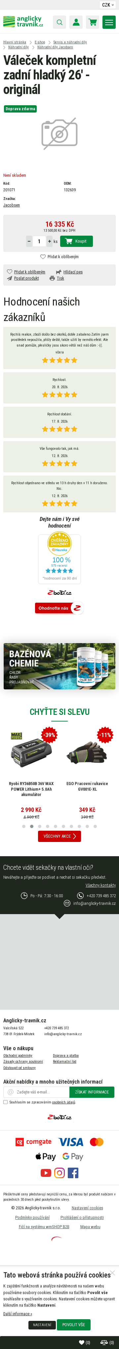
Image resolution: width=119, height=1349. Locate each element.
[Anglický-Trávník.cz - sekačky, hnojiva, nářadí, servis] (23, 25)
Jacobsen (11, 205)
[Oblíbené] (82, 1342)
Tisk (60, 278)
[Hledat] (59, 22)
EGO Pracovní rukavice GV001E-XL (87, 786)
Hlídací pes (73, 271)
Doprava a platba (66, 1055)
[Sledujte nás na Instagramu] (59, 1176)
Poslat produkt (26, 278)
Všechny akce (57, 836)
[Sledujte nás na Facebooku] (73, 1176)
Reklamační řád (64, 1061)
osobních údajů (63, 1102)
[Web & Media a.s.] (56, 1239)
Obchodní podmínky (17, 1055)
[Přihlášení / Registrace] (76, 22)
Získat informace (92, 1092)
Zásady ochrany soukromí (23, 1061)
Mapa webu (90, 1226)
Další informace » (17, 1313)
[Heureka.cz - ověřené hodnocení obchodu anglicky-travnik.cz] (59, 558)
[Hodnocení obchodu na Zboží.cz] (59, 608)
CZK (106, 5)
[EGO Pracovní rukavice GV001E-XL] (87, 753)
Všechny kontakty (101, 885)
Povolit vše (73, 1324)
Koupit (80, 241)
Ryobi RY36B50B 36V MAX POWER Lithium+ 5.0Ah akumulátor (31, 789)
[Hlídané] (104, 1342)
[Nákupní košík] (92, 22)
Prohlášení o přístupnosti (82, 1217)
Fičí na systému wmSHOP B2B (44, 1226)
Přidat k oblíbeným (63, 256)
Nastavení (42, 1325)
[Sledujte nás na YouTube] (46, 1176)
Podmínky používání (32, 1217)
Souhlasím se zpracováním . (43, 1102)
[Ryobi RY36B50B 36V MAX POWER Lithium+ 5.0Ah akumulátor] (31, 753)
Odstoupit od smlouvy (19, 1068)
